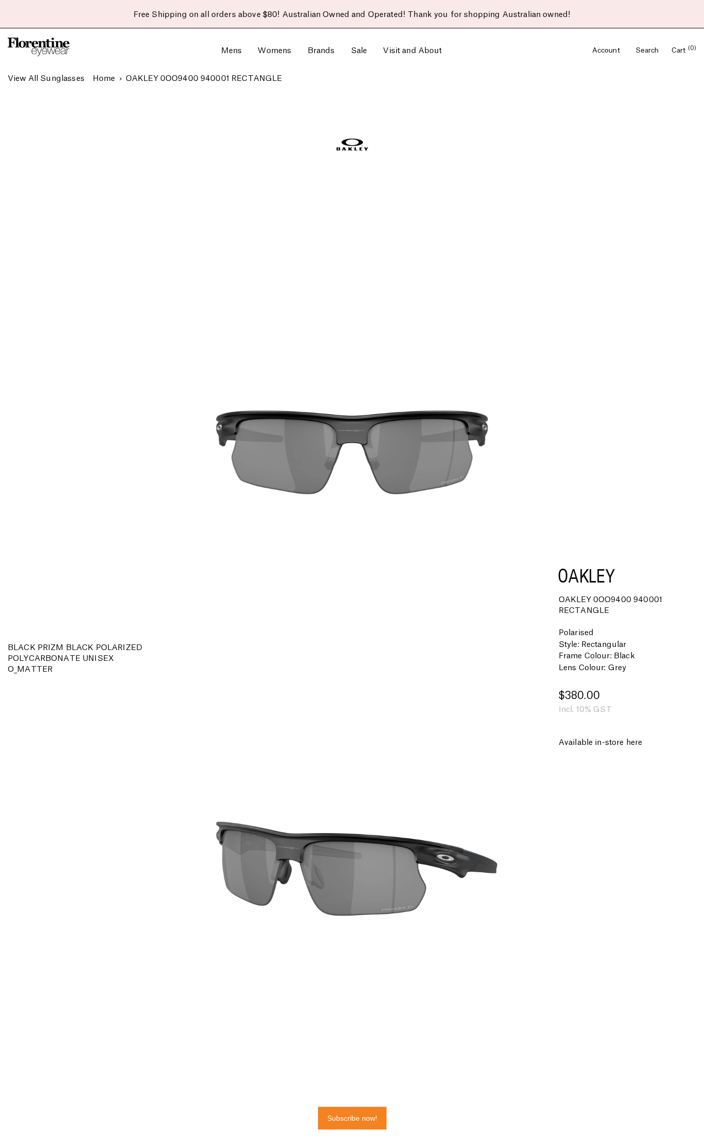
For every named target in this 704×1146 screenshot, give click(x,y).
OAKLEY (586, 575)
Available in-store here (600, 742)
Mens (231, 51)
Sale (359, 51)
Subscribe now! (352, 1118)
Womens (274, 51)
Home (104, 78)
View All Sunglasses (46, 78)
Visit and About (412, 51)
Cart (684, 50)
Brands (321, 51)
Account (607, 50)
